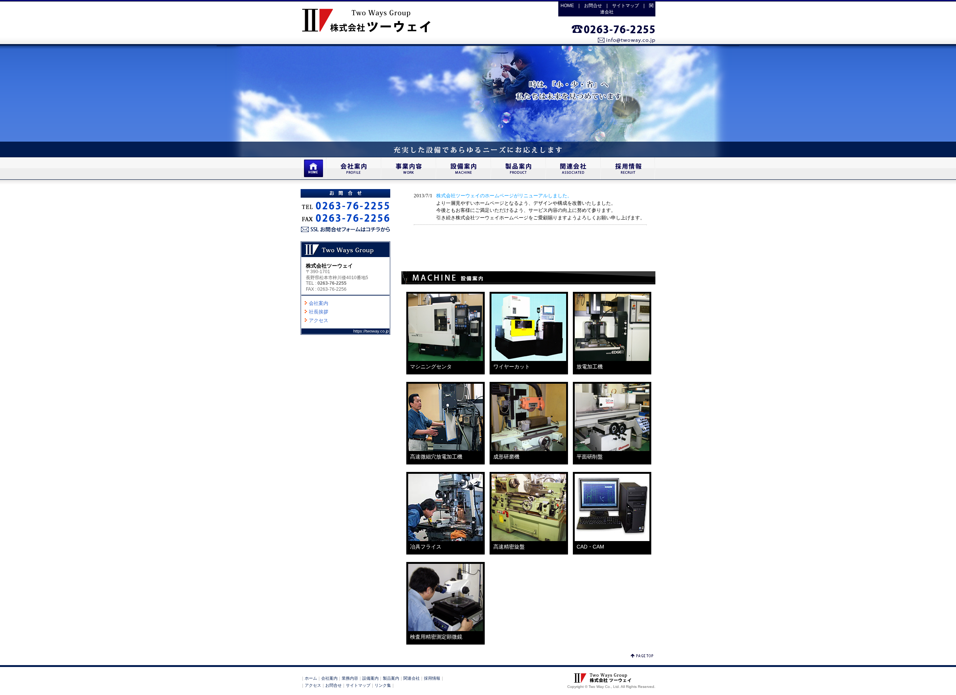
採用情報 (432, 678)
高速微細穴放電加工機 (436, 457)
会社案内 (318, 303)
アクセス (318, 320)
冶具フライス (425, 547)
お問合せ (593, 5)
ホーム (311, 678)
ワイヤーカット (511, 367)
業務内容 (350, 678)
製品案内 (391, 678)
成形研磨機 (506, 457)
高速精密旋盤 (509, 547)
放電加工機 (590, 367)
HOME (567, 5)
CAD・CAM (590, 547)
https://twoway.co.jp (371, 331)
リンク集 (383, 685)
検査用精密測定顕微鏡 (436, 637)
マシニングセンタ (431, 367)
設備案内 (370, 678)
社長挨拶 (318, 312)
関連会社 (411, 678)
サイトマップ (625, 5)
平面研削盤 (590, 457)
